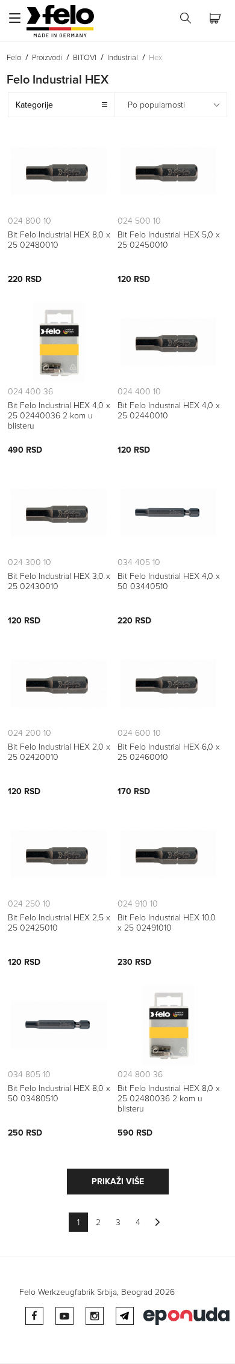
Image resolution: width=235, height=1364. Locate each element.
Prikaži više (118, 1181)
